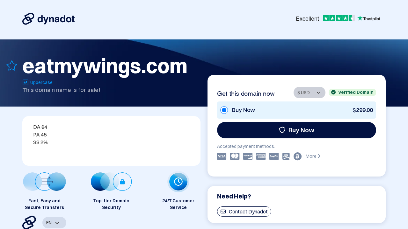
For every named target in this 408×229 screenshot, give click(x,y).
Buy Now (301, 130)
